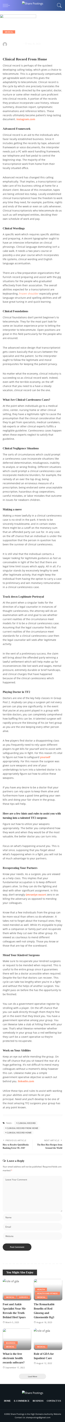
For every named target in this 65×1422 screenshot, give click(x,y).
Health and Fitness (47, 1293)
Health (41, 1289)
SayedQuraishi (15, 44)
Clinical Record (27, 1123)
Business (11, 1343)
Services (23, 1297)
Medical (9, 32)
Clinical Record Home (19, 1132)
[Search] (58, 5)
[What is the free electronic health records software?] (17, 1339)
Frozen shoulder (29, 293)
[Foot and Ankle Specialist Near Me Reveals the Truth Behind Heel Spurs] (17, 1289)
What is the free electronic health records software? (14, 1358)
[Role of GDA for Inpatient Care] (48, 1339)
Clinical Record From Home (22, 1128)
